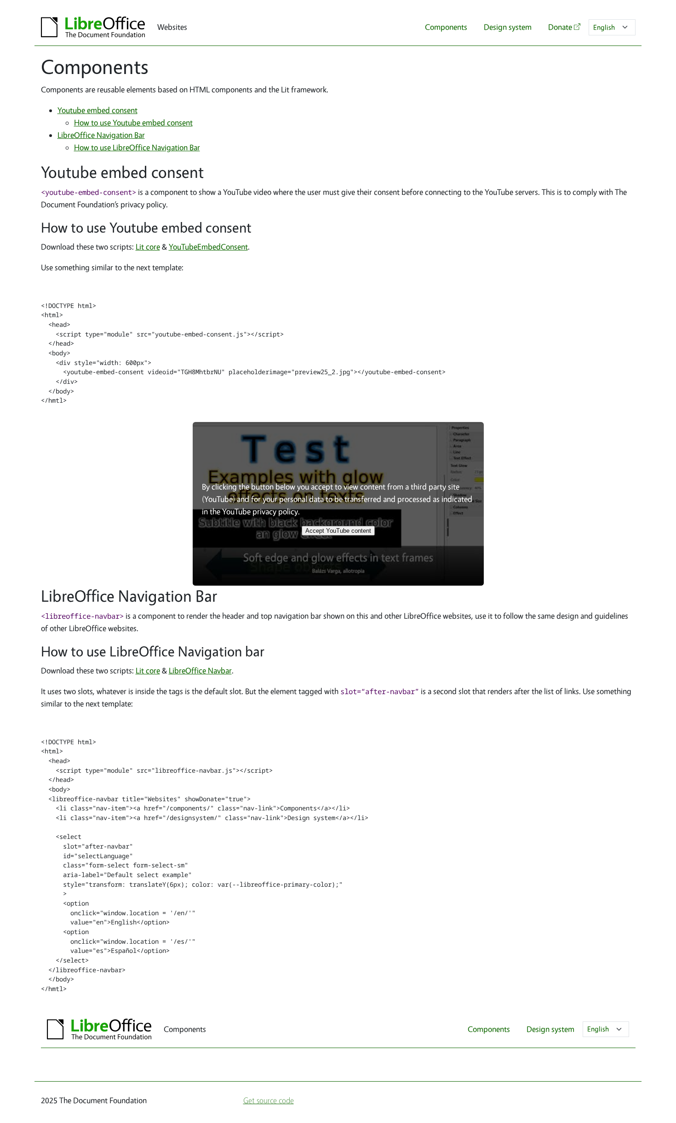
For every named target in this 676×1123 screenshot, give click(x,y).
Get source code (268, 1100)
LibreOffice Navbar (200, 670)
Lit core (148, 246)
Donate (560, 27)
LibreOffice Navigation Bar (101, 135)
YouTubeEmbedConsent (208, 246)
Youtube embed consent (97, 110)
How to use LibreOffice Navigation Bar (137, 147)
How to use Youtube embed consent (133, 122)
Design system (508, 27)
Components (446, 27)
